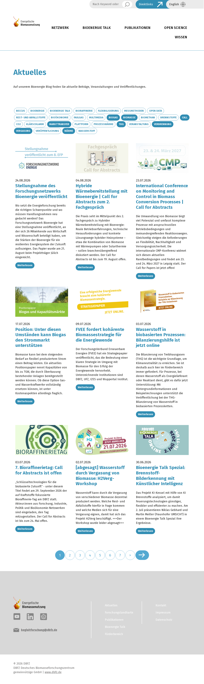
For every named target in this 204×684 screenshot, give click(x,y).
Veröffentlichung (47, 130)
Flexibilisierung (108, 110)
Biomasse (129, 117)
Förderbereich (114, 634)
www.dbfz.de (53, 672)
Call (184, 117)
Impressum (163, 612)
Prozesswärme (103, 124)
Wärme (68, 130)
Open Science (175, 28)
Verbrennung (162, 124)
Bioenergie (37, 110)
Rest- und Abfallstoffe (30, 117)
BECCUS (20, 110)
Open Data (155, 110)
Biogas (113, 117)
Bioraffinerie (84, 110)
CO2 (18, 124)
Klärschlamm (35, 124)
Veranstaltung (139, 124)
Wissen (181, 37)
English (174, 4)
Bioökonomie (59, 117)
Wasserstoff (86, 130)
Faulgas (79, 117)
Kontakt (161, 605)
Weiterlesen (24, 265)
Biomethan (148, 117)
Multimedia (96, 117)
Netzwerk (60, 28)
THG (121, 124)
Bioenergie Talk (97, 28)
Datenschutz (164, 619)
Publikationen (137, 28)
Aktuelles (111, 605)
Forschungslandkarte (119, 612)
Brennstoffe (168, 117)
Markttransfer (59, 124)
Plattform (81, 124)
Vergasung (23, 130)
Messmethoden (134, 110)
